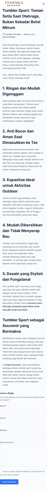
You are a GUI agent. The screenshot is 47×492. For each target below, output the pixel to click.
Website (3, 430)
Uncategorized (9, 37)
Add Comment (7, 442)
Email (3, 418)
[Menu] (43, 4)
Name (3, 406)
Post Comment (9, 482)
